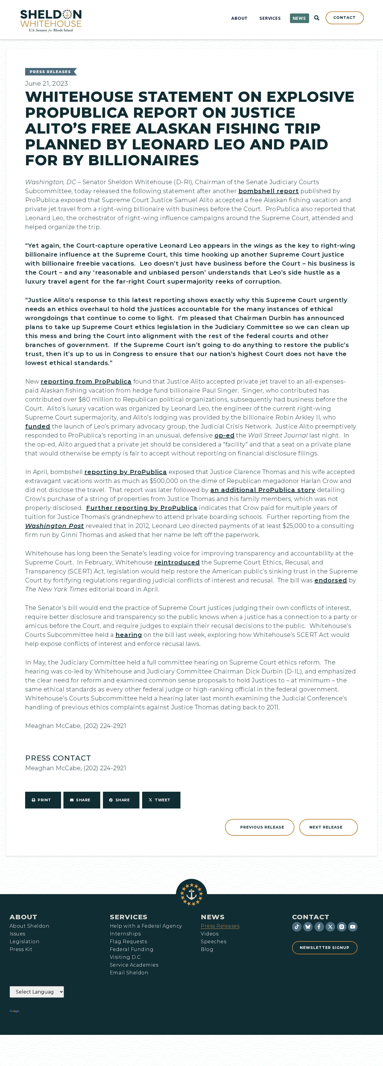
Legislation (24, 941)
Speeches (213, 941)
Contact (310, 917)
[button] (43, 800)
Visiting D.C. (126, 957)
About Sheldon (29, 926)
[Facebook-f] (319, 927)
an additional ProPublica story (262, 489)
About (23, 917)
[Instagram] (341, 927)
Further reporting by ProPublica (141, 507)
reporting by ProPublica (125, 472)
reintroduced (177, 562)
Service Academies (134, 965)
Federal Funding (131, 949)
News (213, 917)
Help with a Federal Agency (146, 926)
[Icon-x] (330, 927)
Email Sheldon (129, 973)
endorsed (330, 580)
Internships (125, 934)
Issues (17, 934)
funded (37, 426)
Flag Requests (128, 941)
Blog (207, 949)
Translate (37, 1011)
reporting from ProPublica (86, 381)
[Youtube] (353, 927)
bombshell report (268, 191)
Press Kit (21, 949)
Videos (209, 934)
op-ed (225, 435)
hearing (128, 634)
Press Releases (50, 71)
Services (129, 917)
